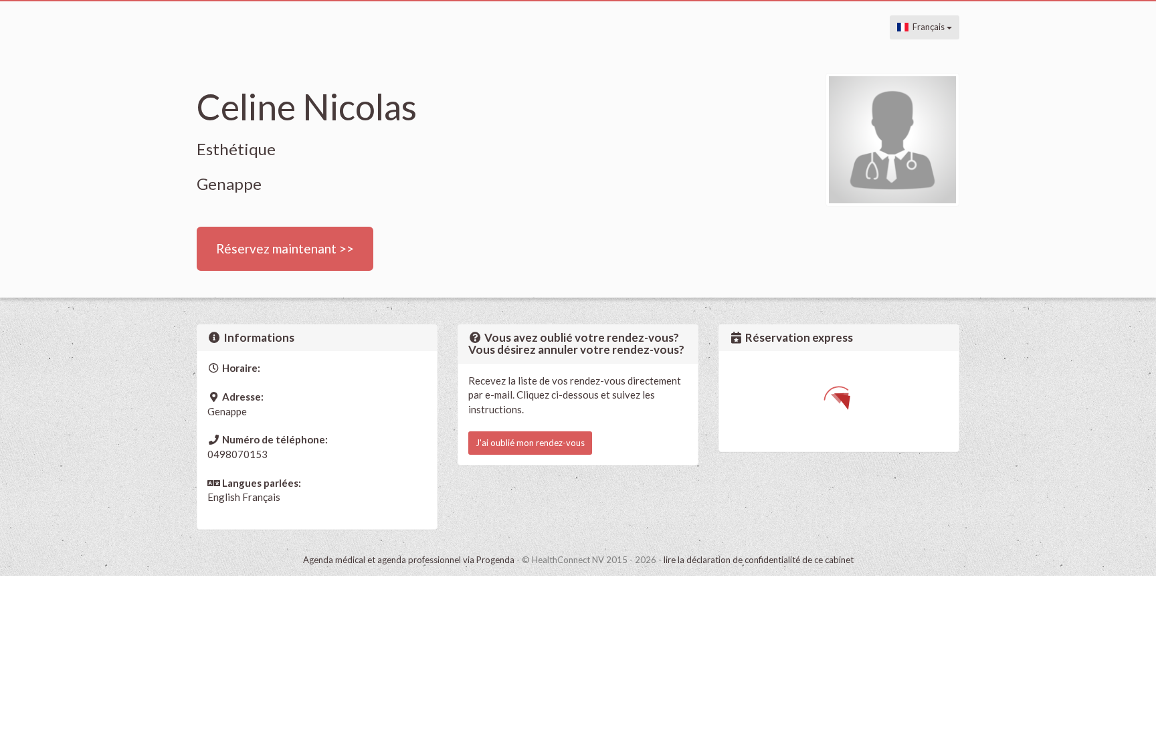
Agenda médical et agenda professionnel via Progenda (408, 559)
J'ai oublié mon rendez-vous (530, 442)
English (223, 497)
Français (927, 26)
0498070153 (237, 454)
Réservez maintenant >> (285, 248)
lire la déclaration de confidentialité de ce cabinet (759, 559)
